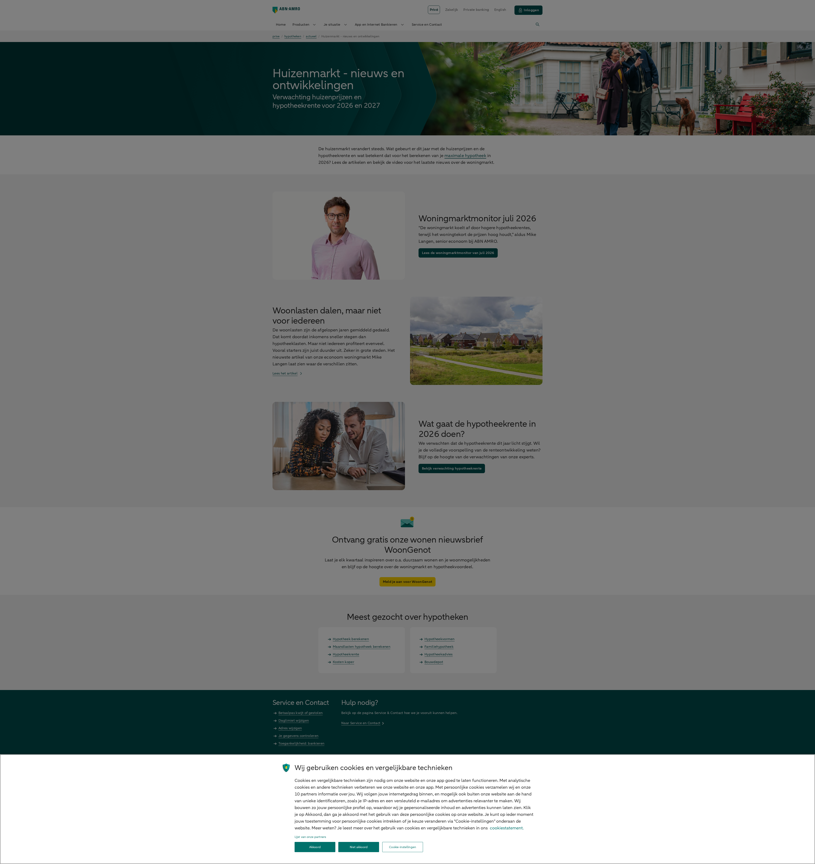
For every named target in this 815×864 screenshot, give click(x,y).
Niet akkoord (359, 847)
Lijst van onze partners (310, 837)
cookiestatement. (507, 828)
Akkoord (315, 847)
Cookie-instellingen (402, 847)
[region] (407, 809)
